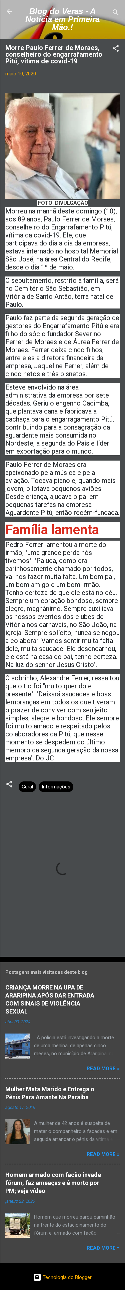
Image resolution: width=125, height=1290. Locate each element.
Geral (27, 787)
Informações (56, 787)
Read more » (103, 1069)
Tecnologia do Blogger (66, 1277)
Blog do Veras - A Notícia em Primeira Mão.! (62, 19)
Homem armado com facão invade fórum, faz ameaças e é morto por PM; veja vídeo (53, 1182)
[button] (116, 49)
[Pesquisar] (116, 13)
